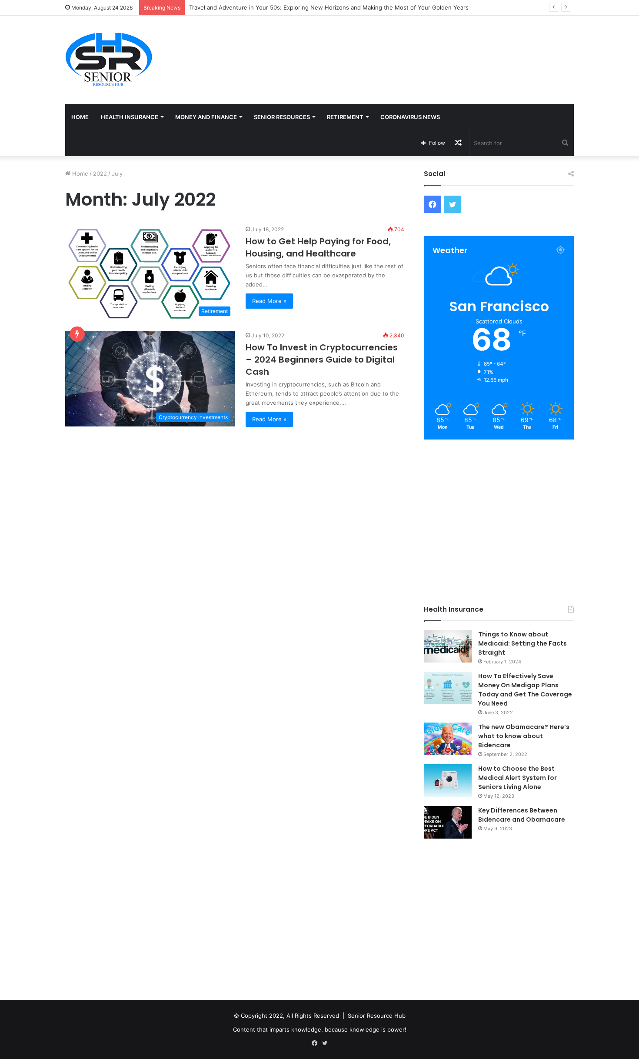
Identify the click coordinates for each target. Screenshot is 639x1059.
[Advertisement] (406, 43)
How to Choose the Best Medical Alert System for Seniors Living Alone (517, 777)
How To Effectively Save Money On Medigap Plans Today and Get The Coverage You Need (525, 690)
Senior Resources (282, 116)
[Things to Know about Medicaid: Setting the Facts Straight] (448, 646)
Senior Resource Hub (377, 1015)
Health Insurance (129, 116)
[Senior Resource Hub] (109, 60)
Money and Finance (206, 116)
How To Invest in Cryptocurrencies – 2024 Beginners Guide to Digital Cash (322, 359)
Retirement (345, 116)
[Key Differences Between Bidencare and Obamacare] (448, 822)
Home (80, 116)
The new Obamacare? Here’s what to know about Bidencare (523, 736)
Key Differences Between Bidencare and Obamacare (521, 815)
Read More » (269, 300)
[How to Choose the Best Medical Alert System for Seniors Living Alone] (448, 780)
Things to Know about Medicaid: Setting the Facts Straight (522, 643)
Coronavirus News (410, 116)
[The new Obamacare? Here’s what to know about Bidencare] (448, 739)
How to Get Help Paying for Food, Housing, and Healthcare (318, 247)
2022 (100, 173)
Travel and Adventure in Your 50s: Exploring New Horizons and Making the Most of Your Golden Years (329, 7)
